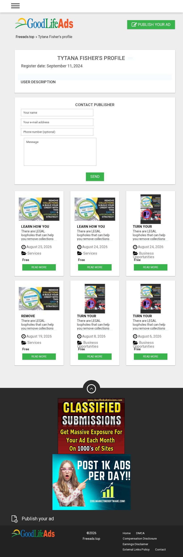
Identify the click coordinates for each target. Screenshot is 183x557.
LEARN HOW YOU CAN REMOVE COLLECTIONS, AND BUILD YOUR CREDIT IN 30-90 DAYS (37, 226)
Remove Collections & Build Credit (34, 316)
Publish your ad (154, 24)
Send (95, 176)
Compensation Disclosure (140, 538)
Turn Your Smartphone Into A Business (149, 226)
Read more (39, 267)
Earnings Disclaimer (135, 544)
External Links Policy (136, 549)
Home (127, 533)
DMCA (140, 533)
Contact (160, 549)
